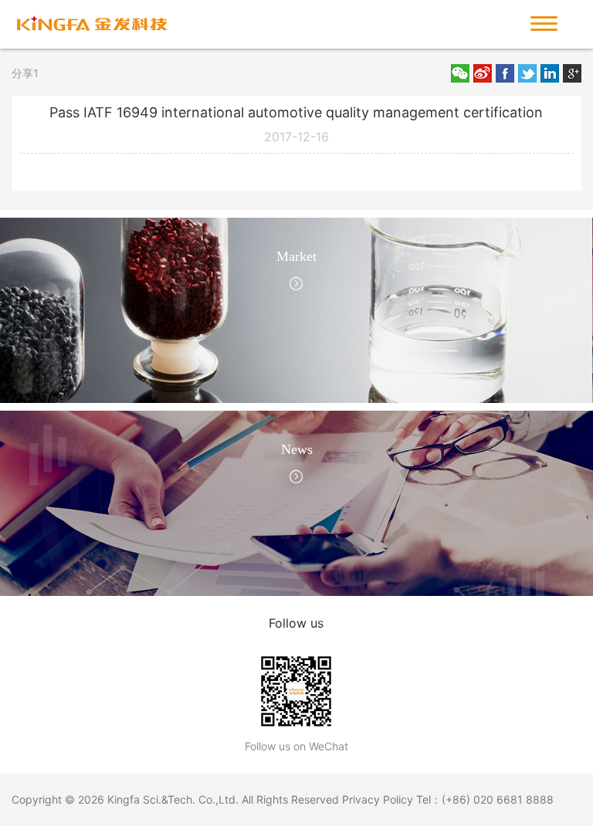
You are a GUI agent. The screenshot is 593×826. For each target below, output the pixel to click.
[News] (296, 501)
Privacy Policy (377, 799)
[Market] (296, 309)
